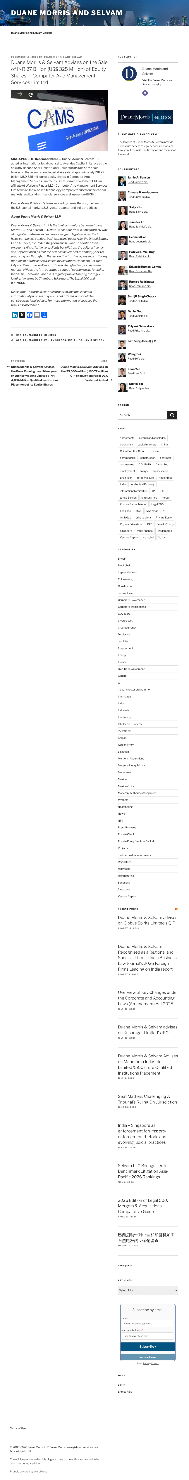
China (164, 444)
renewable (124, 868)
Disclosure (124, 634)
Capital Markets (29, 335)
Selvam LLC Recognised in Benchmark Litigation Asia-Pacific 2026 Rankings (143, 1171)
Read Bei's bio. (136, 358)
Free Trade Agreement (131, 668)
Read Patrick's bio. (140, 256)
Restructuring (126, 875)
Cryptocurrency (127, 627)
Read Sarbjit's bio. (138, 300)
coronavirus (127, 464)
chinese (154, 451)
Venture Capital (129, 537)
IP (153, 490)
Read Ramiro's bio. (140, 285)
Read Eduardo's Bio (140, 271)
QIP (149, 524)
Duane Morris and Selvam (67, 13)
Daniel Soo (162, 464)
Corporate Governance (131, 599)
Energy (122, 655)
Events (122, 662)
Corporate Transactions (132, 606)
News (121, 813)
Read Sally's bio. (138, 211)
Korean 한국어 (126, 744)
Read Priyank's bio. (139, 330)
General (50, 335)
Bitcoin (122, 558)
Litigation (123, 751)
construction (147, 457)
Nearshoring (125, 806)
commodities (127, 457)
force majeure (145, 477)
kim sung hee (149, 497)
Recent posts (128, 909)
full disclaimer (28, 305)
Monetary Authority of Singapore (137, 792)
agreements (127, 437)
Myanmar (152, 510)
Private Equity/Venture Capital (136, 841)
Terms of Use (18, 1428)
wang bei (148, 537)
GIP (120, 682)
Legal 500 (157, 504)
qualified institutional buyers (134, 855)
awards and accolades (152, 437)
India (72, 340)
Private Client (126, 834)
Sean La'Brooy (165, 524)
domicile (123, 641)
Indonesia (123, 710)
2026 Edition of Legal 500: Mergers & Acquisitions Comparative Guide (143, 1206)
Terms (146, 1363)
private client (143, 517)
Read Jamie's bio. (138, 181)
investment (124, 730)
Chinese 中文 (125, 579)
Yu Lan (162, 537)
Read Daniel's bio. (138, 315)
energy (144, 471)
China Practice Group (132, 451)
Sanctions (124, 882)
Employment (125, 648)
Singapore (126, 530)
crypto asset (125, 620)
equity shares (55, 340)
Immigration (125, 696)
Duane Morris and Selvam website (31, 32)
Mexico (122, 779)
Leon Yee (125, 510)
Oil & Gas (125, 517)
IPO (80, 340)
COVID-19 (145, 464)
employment (127, 471)
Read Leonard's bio (140, 241)
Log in (121, 1384)
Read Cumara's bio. (139, 196)
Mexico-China (126, 786)
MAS (139, 510)
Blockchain (124, 565)
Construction (125, 586)
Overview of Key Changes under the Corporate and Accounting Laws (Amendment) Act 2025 (148, 998)
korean (166, 497)
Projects (123, 848)
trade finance (145, 530)
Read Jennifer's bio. (140, 226)
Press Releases (127, 827)
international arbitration (133, 490)
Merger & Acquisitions (131, 758)
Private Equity (164, 517)
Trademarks (164, 530)
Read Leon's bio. (137, 373)
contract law (125, 593)
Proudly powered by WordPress (28, 1471)
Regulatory (124, 861)
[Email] (145, 93)
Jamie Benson (77, 203)
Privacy (155, 1363)
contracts (165, 457)
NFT (165, 510)
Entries (125, 1391)
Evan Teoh (126, 477)
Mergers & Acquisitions (131, 765)
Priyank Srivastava (131, 524)
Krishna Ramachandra (133, 504)
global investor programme (134, 689)
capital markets (29, 340)
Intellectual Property (142, 484)
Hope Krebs (165, 477)
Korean (122, 737)
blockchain (126, 444)
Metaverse (124, 772)
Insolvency (124, 717)
